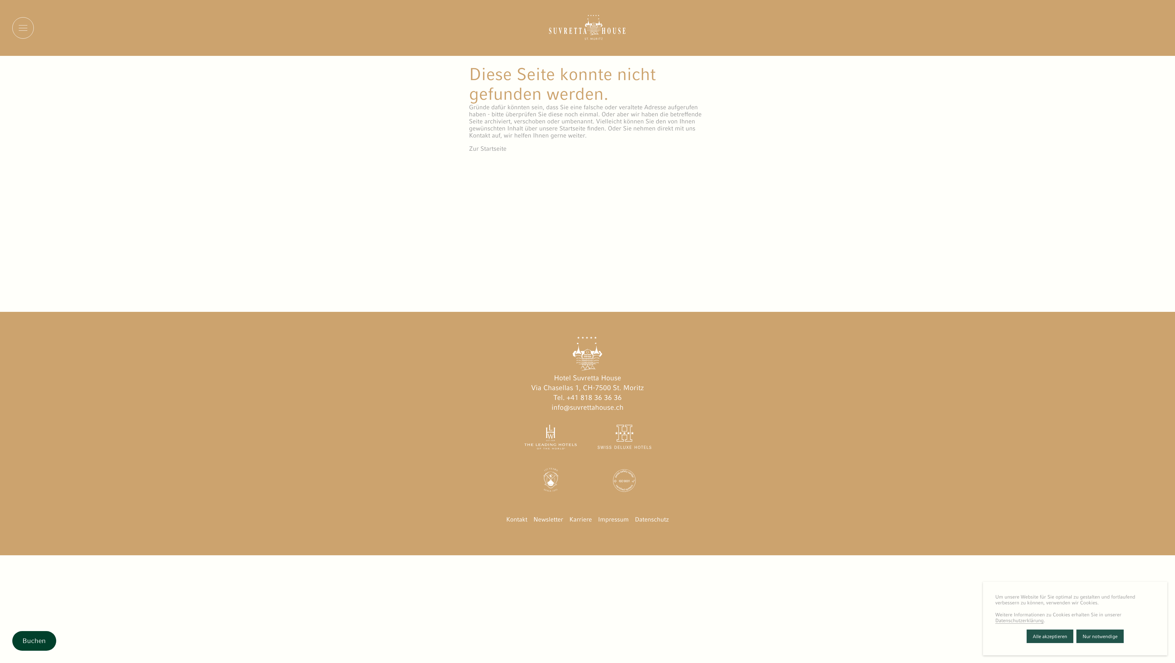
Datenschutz (652, 519)
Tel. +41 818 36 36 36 (587, 398)
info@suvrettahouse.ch (587, 408)
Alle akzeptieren (1050, 636)
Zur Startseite (488, 148)
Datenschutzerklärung (1019, 620)
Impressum (613, 519)
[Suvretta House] (587, 37)
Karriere (580, 519)
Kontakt (516, 519)
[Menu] (23, 28)
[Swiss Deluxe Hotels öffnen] (624, 438)
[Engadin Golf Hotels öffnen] (551, 481)
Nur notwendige (1100, 636)
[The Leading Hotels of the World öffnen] (551, 438)
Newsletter (548, 519)
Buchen (34, 641)
